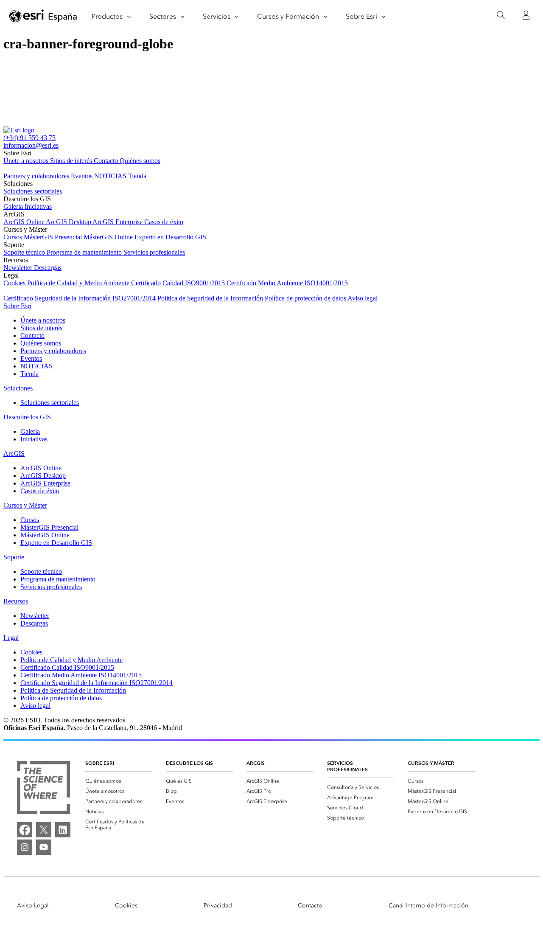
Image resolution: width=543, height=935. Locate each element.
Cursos (13, 237)
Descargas (48, 267)
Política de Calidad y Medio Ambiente (79, 282)
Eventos (82, 176)
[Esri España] (43, 15)
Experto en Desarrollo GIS (170, 237)
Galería (14, 206)
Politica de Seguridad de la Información (211, 298)
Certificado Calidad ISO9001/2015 (179, 282)
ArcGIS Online (24, 221)
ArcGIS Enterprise (118, 221)
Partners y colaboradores (37, 176)
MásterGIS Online (109, 237)
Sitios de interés (72, 160)
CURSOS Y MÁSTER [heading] (431, 763)
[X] (43, 829)
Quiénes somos (140, 160)
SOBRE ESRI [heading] (99, 763)
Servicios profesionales (154, 252)
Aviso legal (362, 298)
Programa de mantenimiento (85, 252)
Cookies (15, 282)
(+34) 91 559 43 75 (29, 137)
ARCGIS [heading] (255, 763)
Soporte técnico (25, 252)
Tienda (137, 176)
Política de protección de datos (306, 298)
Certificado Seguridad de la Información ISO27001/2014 (80, 298)
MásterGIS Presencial (54, 237)
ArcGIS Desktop (69, 221)
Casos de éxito (163, 221)
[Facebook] (24, 829)
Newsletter (18, 267)
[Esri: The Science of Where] (43, 788)
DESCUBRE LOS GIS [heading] (189, 763)
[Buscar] (500, 15)
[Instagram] (24, 847)
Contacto (107, 160)
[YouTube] (43, 847)
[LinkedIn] (62, 829)
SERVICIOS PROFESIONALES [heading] (347, 766)
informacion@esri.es (31, 145)
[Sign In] (526, 15)
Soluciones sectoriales (32, 191)
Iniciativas (38, 206)
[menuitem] (118, 781)
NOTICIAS (111, 176)
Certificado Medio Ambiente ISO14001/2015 (287, 282)
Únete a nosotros (26, 160)
